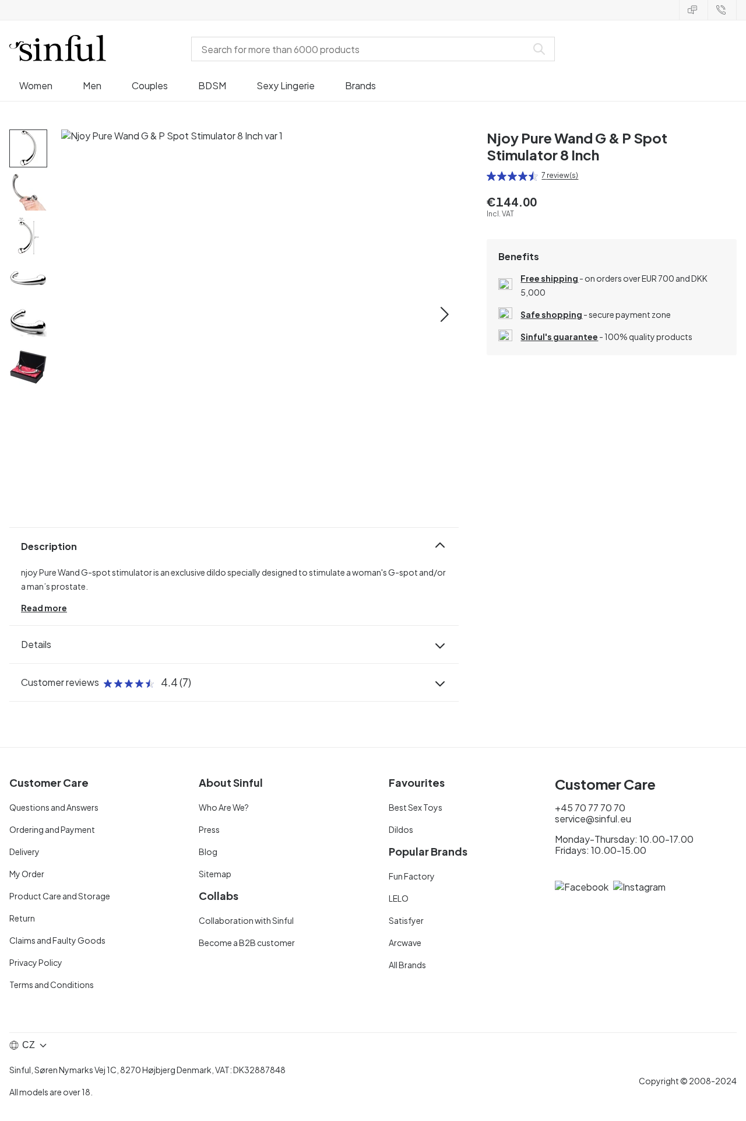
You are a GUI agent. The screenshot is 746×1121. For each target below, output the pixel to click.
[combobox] (361, 49)
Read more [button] (44, 607)
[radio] (491, 176)
